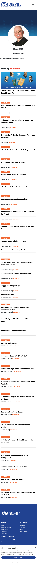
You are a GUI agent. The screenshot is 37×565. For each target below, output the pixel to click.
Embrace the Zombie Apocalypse (13, 330)
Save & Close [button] (18, 557)
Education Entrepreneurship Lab (8, 539)
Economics (5, 102)
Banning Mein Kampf (9, 343)
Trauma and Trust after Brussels (13, 162)
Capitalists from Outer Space (12, 412)
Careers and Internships (6, 527)
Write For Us (22, 527)
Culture (5, 117)
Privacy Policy (4, 533)
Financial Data (4, 531)
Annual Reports (4, 529)
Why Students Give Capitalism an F (14, 187)
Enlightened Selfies (8, 294)
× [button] (35, 547)
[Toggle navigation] (33, 4)
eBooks (21, 529)
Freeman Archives (23, 531)
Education (5, 259)
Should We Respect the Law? (12, 479)
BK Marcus (13, 98)
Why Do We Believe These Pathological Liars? (18, 150)
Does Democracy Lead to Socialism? (14, 199)
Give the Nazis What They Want (13, 250)
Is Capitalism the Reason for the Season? (16, 273)
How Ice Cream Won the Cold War (14, 467)
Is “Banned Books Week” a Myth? (14, 356)
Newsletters (22, 525)
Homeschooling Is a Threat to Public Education (18, 369)
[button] (18, 562)
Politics (5, 184)
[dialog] (18, 555)
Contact (2, 525)
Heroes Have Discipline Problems (13, 241)
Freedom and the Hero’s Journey (13, 174)
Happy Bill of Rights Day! (10, 286)
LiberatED (3, 541)
